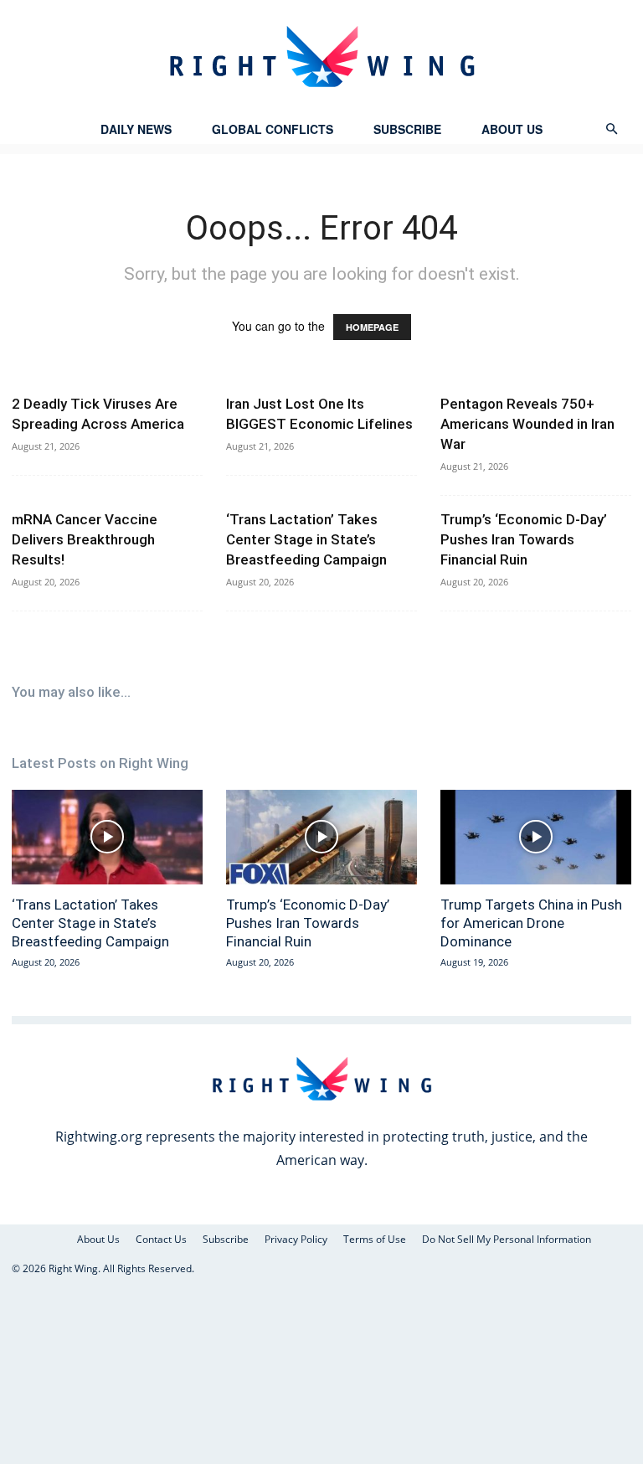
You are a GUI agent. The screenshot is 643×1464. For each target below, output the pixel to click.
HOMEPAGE (372, 327)
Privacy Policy (296, 1239)
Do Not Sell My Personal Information (506, 1239)
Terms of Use (374, 1239)
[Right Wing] (321, 56)
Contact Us (161, 1239)
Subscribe (407, 129)
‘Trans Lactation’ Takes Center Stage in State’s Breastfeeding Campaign (306, 539)
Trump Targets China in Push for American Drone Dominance (531, 923)
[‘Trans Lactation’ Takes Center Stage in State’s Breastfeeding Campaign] (107, 837)
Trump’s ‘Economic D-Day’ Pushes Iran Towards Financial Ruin (523, 539)
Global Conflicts (272, 129)
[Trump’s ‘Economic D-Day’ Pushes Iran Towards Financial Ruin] (321, 837)
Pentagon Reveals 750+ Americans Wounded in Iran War (527, 423)
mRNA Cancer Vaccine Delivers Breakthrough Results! (84, 539)
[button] (611, 129)
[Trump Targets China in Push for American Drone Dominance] (535, 837)
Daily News (136, 129)
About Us (512, 129)
